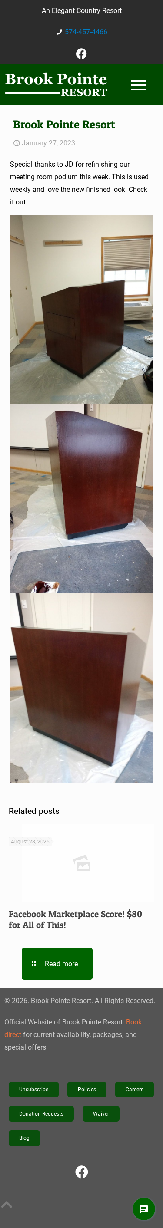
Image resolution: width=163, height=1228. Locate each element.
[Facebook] (82, 53)
